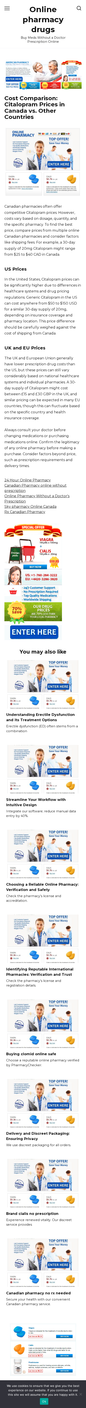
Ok (44, 1401)
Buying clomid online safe (31, 1054)
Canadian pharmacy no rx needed (38, 1293)
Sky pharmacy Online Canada (30, 506)
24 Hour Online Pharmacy (27, 480)
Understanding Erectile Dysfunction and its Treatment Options (40, 717)
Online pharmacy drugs (43, 19)
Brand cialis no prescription (32, 1213)
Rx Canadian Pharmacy (24, 512)
